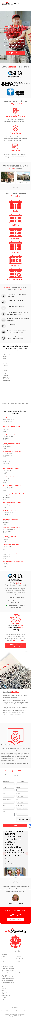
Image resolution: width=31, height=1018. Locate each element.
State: (4, 811)
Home (1, 8)
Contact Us (4, 992)
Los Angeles (19, 956)
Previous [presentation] (4, 853)
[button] (13, 187)
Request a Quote (15, 919)
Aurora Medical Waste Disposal (10, 519)
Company (4, 997)
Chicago (18, 961)
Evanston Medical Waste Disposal (11, 544)
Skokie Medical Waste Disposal (10, 460)
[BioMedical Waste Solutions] (10, 3)
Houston (3, 956)
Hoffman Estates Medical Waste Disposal (13, 561)
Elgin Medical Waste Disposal (10, 536)
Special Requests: (20, 805)
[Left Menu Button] (18, 4)
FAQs (3, 990)
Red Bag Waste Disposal (7, 980)
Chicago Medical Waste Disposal (11, 468)
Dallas (3, 958)
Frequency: (19, 787)
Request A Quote (15, 825)
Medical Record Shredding (8, 982)
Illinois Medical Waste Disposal (10, 417)
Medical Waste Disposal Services (9, 977)
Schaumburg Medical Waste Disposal (12, 451)
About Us (4, 988)
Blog (3, 999)
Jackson (18, 960)
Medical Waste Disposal (7, 966)
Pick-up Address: (7, 799)
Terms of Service (21, 1014)
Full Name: (5, 787)
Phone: (18, 793)
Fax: (17, 799)
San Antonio (4, 960)
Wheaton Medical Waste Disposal (11, 510)
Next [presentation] (27, 853)
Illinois (8, 8)
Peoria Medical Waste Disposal (10, 434)
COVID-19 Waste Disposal (8, 970)
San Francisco (19, 958)
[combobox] (22, 790)
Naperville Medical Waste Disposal (11, 527)
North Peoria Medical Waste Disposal (12, 485)
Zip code (18, 811)
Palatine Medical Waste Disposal (11, 553)
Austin (3, 961)
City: (4, 805)
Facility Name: (6, 781)
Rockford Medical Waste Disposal (11, 426)
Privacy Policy (13, 1014)
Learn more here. (18, 640)
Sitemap (7, 1014)
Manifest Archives (6, 995)
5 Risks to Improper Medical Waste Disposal (12, 972)
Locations (4, 8)
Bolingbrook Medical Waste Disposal (12, 502)
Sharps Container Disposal (8, 968)
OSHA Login (4, 993)
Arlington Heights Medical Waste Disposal (13, 493)
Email (4, 793)
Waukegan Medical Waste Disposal (11, 443)
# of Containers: (20, 781)
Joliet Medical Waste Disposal (10, 477)
